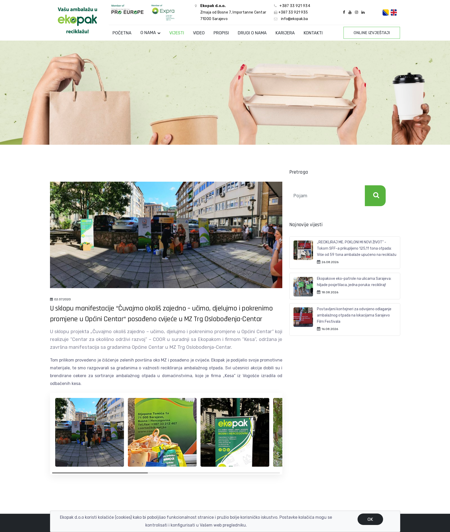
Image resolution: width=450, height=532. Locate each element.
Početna (122, 32)
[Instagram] (356, 12)
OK (370, 519)
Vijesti (176, 32)
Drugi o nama (252, 32)
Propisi (221, 32)
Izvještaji (372, 32)
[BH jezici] (386, 12)
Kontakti (313, 32)
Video (199, 32)
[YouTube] (350, 12)
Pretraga (375, 195)
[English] (394, 12)
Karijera (285, 32)
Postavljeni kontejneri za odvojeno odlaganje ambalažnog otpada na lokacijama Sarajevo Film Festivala (354, 315)
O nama (148, 32)
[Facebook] (344, 12)
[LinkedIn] (362, 12)
